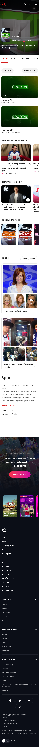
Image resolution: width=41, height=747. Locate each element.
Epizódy (14, 58)
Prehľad (4, 58)
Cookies (4, 717)
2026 (6, 70)
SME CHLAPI (6, 613)
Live (3, 537)
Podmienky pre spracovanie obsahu (14, 715)
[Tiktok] (19, 706)
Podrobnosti (26, 58)
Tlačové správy (7, 664)
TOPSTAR (5, 609)
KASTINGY (7, 582)
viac (7, 48)
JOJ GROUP (7, 590)
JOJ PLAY (6, 566)
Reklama (5, 668)
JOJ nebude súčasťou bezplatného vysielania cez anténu (19, 685)
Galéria (37, 58)
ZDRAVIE (5, 617)
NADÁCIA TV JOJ (10, 578)
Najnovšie (28, 70)
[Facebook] (10, 700)
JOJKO (5, 574)
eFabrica (33, 733)
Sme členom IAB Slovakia (10, 723)
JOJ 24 (5, 549)
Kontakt (4, 726)
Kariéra (4, 680)
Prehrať (16, 474)
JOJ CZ (5, 586)
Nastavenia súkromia (9, 720)
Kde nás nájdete (8, 676)
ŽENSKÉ (4, 605)
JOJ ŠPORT (7, 570)
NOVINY (4, 635)
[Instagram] (19, 700)
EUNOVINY (5, 650)
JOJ (4, 562)
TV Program (8, 545)
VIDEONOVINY (7, 646)
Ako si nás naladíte (9, 672)
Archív (5, 541)
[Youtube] (29, 700)
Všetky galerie (29, 258)
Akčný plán (6, 690)
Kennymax (15, 733)
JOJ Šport (7, 553)
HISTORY (5, 621)
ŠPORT (4, 643)
